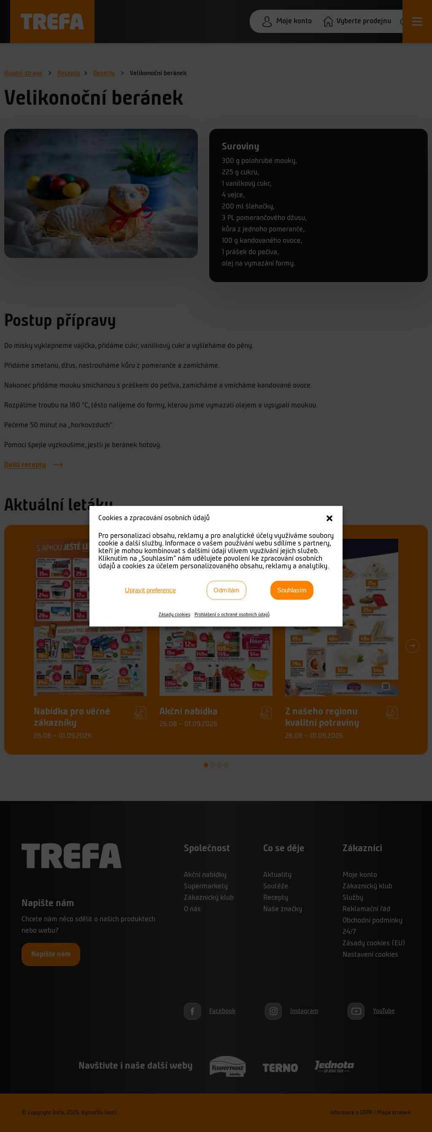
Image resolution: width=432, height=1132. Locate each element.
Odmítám (226, 590)
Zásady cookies (174, 614)
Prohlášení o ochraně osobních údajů (232, 614)
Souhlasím (292, 590)
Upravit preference (150, 590)
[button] (329, 518)
